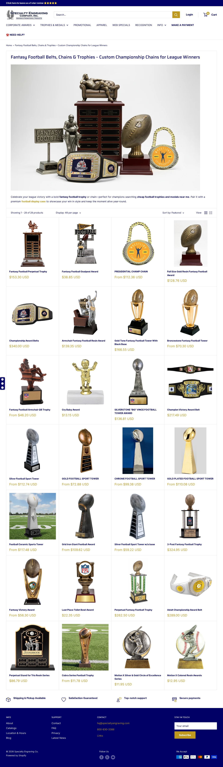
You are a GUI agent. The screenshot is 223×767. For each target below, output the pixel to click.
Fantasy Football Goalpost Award (80, 271)
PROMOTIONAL (82, 25)
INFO (160, 25)
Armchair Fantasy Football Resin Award (83, 340)
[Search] (176, 14)
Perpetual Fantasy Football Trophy (133, 609)
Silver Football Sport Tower (24, 478)
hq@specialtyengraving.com (113, 723)
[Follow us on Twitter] (107, 757)
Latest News (59, 737)
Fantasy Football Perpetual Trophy (28, 271)
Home (9, 45)
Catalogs (11, 728)
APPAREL (101, 25)
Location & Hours (16, 733)
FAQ (54, 728)
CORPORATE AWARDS (19, 25)
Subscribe (185, 735)
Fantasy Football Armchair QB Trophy (29, 409)
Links (100, 735)
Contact (56, 723)
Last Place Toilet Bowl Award (78, 609)
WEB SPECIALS (121, 25)
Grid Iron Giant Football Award (78, 544)
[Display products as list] (210, 212)
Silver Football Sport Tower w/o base (135, 544)
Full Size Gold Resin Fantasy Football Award (187, 273)
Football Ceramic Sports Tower (26, 544)
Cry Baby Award (71, 409)
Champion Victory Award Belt (183, 409)
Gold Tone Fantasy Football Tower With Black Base (136, 342)
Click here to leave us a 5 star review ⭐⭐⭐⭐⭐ (31, 3)
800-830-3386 (105, 729)
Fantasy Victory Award (22, 609)
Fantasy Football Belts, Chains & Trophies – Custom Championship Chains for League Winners (61, 45)
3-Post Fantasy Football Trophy (184, 544)
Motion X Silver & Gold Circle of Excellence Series (138, 677)
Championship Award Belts (24, 340)
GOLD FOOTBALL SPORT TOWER (80, 478)
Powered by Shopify (16, 755)
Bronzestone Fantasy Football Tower (187, 340)
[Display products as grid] (205, 212)
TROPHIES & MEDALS (52, 25)
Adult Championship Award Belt (184, 609)
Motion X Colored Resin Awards (184, 675)
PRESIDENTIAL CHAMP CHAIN (131, 271)
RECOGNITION (143, 25)
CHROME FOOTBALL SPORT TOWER (135, 478)
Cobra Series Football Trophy (78, 675)
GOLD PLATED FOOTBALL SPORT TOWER (190, 478)
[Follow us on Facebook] (101, 757)
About (9, 723)
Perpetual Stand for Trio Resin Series (29, 675)
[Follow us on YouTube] (113, 757)
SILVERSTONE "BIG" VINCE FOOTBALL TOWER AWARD (136, 411)
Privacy (56, 733)
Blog (8, 737)
